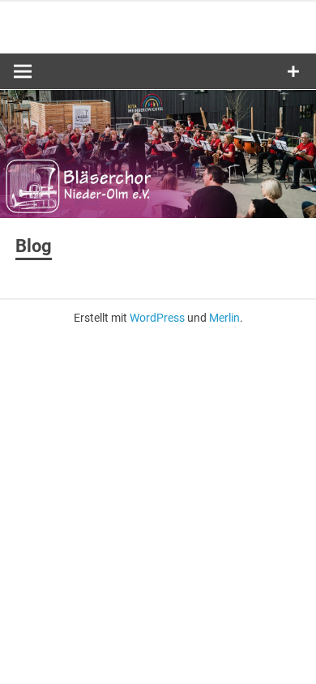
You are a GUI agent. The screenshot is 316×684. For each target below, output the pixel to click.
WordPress (157, 317)
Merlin (224, 317)
